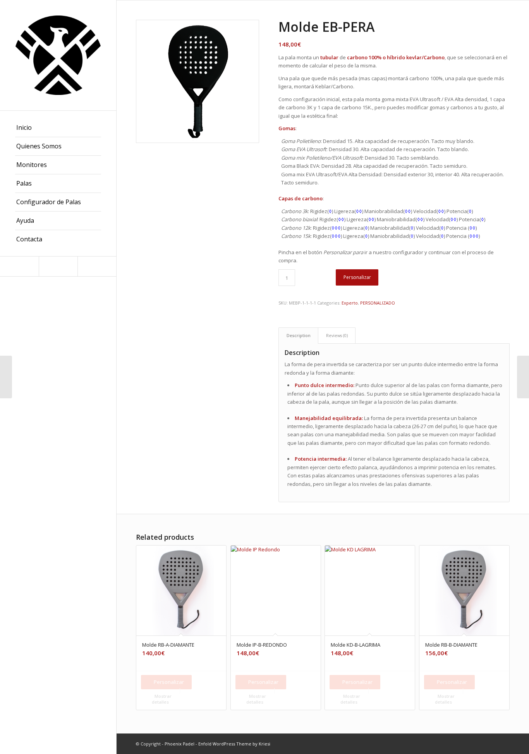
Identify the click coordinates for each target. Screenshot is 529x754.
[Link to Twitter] (96, 266)
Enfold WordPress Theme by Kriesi (234, 744)
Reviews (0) (337, 335)
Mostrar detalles (162, 699)
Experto (350, 303)
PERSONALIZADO (377, 303)
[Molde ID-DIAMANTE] (6, 377)
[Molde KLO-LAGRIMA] (523, 377)
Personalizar (357, 277)
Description (299, 335)
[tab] (298, 335)
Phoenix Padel (179, 744)
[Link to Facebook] (58, 266)
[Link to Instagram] (19, 266)
